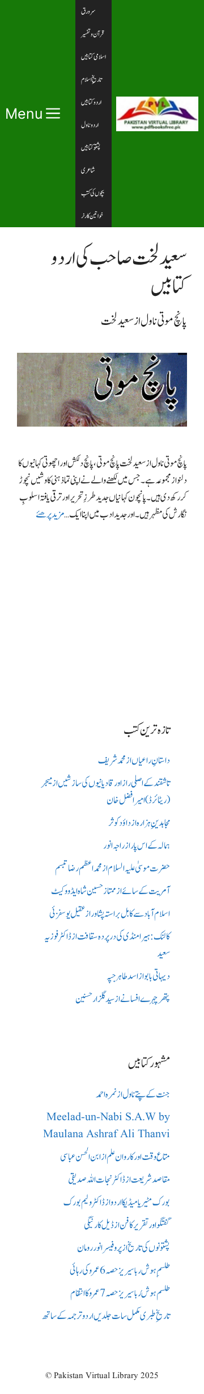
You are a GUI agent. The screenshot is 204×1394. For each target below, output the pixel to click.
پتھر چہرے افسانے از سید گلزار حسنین (122, 999)
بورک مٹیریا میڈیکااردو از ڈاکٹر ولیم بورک (116, 1203)
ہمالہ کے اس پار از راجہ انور (136, 846)
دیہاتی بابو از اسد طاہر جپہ (138, 976)
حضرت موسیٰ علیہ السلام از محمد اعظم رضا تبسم (112, 869)
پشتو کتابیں (90, 147)
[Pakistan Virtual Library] (157, 114)
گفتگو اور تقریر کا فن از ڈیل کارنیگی (127, 1225)
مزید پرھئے (50, 515)
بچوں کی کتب (92, 193)
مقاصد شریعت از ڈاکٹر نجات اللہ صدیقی (119, 1180)
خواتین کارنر (92, 216)
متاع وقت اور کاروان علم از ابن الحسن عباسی (115, 1157)
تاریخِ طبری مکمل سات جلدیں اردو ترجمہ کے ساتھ (106, 1316)
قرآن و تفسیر (92, 34)
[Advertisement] (102, 613)
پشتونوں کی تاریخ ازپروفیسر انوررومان (123, 1248)
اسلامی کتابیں (93, 56)
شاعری (88, 170)
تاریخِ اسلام (91, 79)
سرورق (88, 11)
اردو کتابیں (91, 102)
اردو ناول (90, 125)
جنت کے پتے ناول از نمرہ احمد (133, 1095)
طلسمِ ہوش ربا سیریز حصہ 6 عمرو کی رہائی (120, 1271)
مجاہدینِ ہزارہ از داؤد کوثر (139, 823)
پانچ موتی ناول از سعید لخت (144, 321)
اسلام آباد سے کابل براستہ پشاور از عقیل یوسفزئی (109, 914)
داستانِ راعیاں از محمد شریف (134, 761)
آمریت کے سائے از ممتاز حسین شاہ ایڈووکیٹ (110, 891)
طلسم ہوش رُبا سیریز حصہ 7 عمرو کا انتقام (120, 1293)
